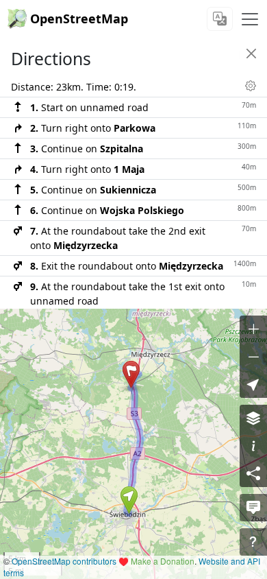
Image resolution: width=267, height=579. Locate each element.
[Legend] (253, 446)
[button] (129, 500)
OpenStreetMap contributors (64, 561)
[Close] (251, 53)
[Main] (250, 19)
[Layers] (253, 418)
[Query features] (253, 542)
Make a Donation (162, 561)
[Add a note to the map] (253, 507)
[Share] (253, 473)
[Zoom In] (253, 329)
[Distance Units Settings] (250, 86)
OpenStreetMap (79, 18)
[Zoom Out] (253, 356)
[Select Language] (220, 19)
